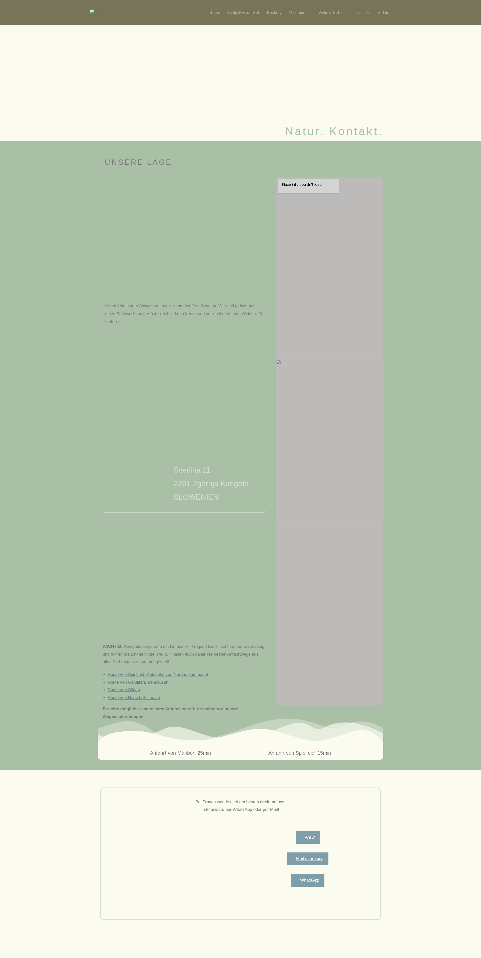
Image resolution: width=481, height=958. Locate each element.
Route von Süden (124, 694)
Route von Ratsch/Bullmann (134, 702)
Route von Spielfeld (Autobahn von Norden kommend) (158, 679)
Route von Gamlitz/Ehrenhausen (138, 687)
